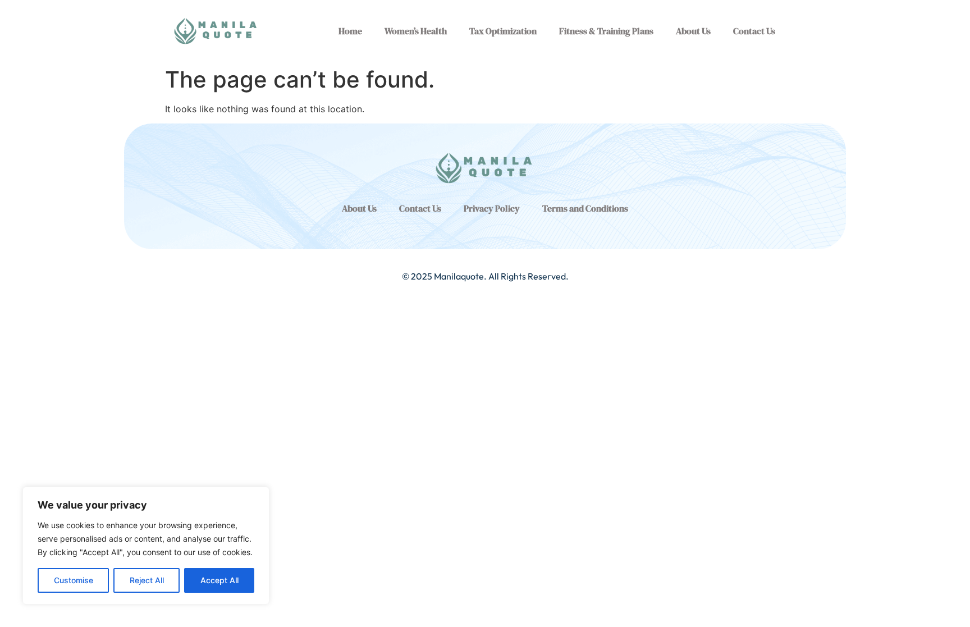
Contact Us (754, 31)
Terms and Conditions (585, 208)
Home (350, 31)
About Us (693, 31)
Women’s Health (416, 31)
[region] (145, 546)
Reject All (147, 580)
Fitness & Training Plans (606, 31)
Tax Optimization (503, 31)
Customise (73, 580)
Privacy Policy (492, 208)
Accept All (219, 580)
